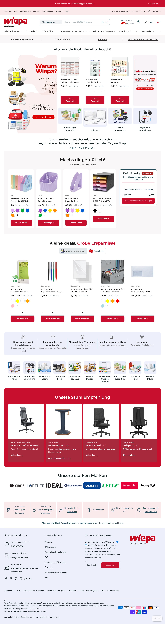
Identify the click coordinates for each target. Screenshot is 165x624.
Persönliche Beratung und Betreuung (19, 510)
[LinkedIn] (20, 578)
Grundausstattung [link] (14, 377)
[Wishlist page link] (158, 22)
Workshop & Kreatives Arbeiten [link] (105, 379)
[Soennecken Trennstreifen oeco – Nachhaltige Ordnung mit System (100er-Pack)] (22, 272)
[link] (14, 31)
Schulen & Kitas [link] (135, 377)
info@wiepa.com (19, 557)
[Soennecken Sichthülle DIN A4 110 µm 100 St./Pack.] (82, 272)
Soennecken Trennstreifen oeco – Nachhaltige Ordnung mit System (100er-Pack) (22, 290)
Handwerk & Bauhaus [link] (75, 377)
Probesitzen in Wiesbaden (56, 572)
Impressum (9, 590)
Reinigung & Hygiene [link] (44, 377)
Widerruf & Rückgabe (56, 590)
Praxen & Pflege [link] (150, 377)
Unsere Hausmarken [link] (120, 128)
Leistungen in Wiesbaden (55, 562)
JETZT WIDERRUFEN (110, 590)
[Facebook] (6, 578)
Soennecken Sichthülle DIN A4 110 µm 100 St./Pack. (82, 290)
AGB (18, 590)
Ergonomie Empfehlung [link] (145, 128)
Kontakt (59, 11)
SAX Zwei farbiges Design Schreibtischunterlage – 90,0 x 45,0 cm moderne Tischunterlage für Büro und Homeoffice (86, 199)
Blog (67, 11)
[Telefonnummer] (30, 578)
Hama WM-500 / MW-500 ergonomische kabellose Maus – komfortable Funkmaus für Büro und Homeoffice (113, 199)
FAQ (16, 11)
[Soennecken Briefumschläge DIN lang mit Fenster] (142, 272)
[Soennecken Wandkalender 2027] (95, 66)
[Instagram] (11, 578)
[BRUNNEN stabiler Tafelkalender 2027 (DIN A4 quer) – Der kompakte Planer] (70, 66)
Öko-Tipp (102, 39)
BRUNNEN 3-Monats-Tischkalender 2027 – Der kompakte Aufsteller (120, 80)
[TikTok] (16, 578)
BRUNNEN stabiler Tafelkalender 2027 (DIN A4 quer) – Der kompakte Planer (70, 80)
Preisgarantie (98, 510)
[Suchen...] (107, 22)
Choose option (32, 219)
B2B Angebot (48, 11)
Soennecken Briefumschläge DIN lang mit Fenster (140, 290)
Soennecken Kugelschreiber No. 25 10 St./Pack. (52, 290)
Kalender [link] (95, 130)
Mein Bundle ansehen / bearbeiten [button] (138, 189)
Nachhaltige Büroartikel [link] (70, 128)
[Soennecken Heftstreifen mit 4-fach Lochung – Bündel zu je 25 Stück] (112, 272)
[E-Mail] (25, 578)
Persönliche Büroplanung (30, 11)
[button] (154, 3)
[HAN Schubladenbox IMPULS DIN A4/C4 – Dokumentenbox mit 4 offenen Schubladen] (32, 182)
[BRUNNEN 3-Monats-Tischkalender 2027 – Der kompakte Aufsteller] (120, 66)
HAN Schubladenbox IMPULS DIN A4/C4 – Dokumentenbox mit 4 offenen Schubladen (31, 199)
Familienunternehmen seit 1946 (143, 39)
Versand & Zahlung (75, 590)
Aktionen (48, 542)
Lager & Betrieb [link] (89, 377)
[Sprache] (103, 22)
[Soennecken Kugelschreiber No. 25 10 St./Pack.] (52, 272)
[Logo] (15, 22)
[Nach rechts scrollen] (158, 30)
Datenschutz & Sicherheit (33, 590)
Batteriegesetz (92, 590)
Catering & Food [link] (60, 377)
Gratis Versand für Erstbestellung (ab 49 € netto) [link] (74, 4)
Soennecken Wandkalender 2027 (93, 80)
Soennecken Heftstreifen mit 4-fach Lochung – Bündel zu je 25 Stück (112, 290)
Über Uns (8, 11)
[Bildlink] (14, 372)
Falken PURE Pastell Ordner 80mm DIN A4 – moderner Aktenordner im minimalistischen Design (59, 199)
